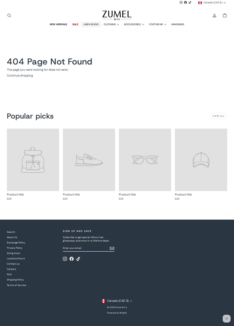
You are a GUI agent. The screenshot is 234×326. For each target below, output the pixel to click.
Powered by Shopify (117, 312)
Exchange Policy (16, 242)
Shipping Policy (15, 280)
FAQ (9, 274)
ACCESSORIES (132, 24)
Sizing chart (13, 253)
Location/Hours (16, 258)
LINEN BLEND (91, 24)
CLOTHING (110, 24)
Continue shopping (20, 76)
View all (218, 116)
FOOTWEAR (156, 24)
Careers (11, 269)
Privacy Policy (14, 248)
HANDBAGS (177, 24)
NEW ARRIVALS (58, 24)
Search (11, 232)
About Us (12, 237)
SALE (75, 24)
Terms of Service (16, 285)
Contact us (13, 264)
